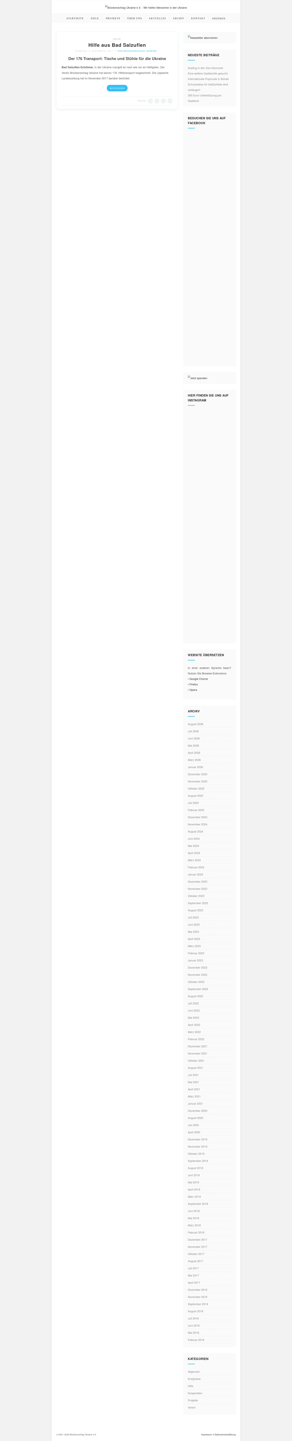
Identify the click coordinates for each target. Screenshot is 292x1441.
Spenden (219, 18)
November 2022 (197, 975)
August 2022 (195, 996)
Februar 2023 (196, 953)
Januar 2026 (195, 767)
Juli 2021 (193, 1075)
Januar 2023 (195, 960)
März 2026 (194, 760)
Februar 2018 (196, 1232)
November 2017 (197, 1247)
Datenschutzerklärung (225, 1434)
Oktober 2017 (196, 1254)
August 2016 (195, 1311)
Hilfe (117, 39)
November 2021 (197, 1053)
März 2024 (194, 860)
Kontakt (198, 18)
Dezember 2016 (197, 1290)
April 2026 (194, 753)
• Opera (192, 690)
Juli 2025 (193, 803)
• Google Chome (198, 679)
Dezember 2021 (197, 1046)
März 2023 (194, 946)
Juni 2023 (194, 924)
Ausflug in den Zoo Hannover (205, 68)
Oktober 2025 (196, 788)
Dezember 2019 (197, 1139)
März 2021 (194, 1096)
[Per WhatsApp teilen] (163, 101)
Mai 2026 (193, 745)
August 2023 (195, 910)
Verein (192, 1407)
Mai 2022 (193, 1017)
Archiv (178, 18)
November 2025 (197, 781)
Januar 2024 (195, 874)
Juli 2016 (193, 1318)
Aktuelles (157, 18)
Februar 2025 (196, 810)
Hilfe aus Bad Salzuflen (117, 44)
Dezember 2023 (197, 881)
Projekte (113, 18)
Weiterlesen (117, 88)
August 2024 (195, 831)
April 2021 (194, 1089)
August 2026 (195, 724)
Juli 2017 (193, 1268)
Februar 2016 (196, 1340)
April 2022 (194, 1025)
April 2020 (194, 1132)
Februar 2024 (196, 867)
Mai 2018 (193, 1218)
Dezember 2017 (197, 1239)
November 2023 (197, 889)
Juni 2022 (194, 1010)
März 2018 (194, 1225)
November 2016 (197, 1297)
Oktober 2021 (196, 1060)
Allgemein (194, 1372)
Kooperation (195, 1393)
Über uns (134, 18)
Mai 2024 (193, 846)
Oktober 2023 (196, 896)
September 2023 (198, 903)
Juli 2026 (193, 731)
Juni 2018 (194, 1211)
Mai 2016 (193, 1333)
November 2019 (197, 1146)
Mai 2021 (193, 1082)
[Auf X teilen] (157, 101)
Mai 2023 (193, 932)
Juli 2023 (193, 917)
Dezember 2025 (197, 774)
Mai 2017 (193, 1275)
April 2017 (194, 1282)
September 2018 (198, 1204)
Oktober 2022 (196, 982)
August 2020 (195, 1118)
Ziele (95, 18)
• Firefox (193, 684)
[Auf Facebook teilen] (150, 101)
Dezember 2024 (197, 817)
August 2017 (195, 1261)
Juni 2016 (194, 1325)
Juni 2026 (194, 738)
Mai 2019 (193, 1182)
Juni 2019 (194, 1175)
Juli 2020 (193, 1125)
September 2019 (198, 1161)
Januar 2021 (195, 1103)
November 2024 (197, 824)
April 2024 (194, 853)
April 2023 (194, 939)
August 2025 (195, 796)
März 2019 (194, 1196)
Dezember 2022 (197, 967)
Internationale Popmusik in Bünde (208, 79)
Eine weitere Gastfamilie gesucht (208, 73)
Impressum (206, 1434)
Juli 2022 (193, 1003)
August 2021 (195, 1068)
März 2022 (194, 1032)
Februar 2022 (196, 1039)
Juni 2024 (194, 838)
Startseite (75, 18)
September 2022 (198, 989)
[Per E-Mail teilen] (170, 101)
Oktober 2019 (196, 1154)
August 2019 (195, 1168)
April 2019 (194, 1189)
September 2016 (198, 1304)
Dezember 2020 (197, 1111)
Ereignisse (194, 1379)
